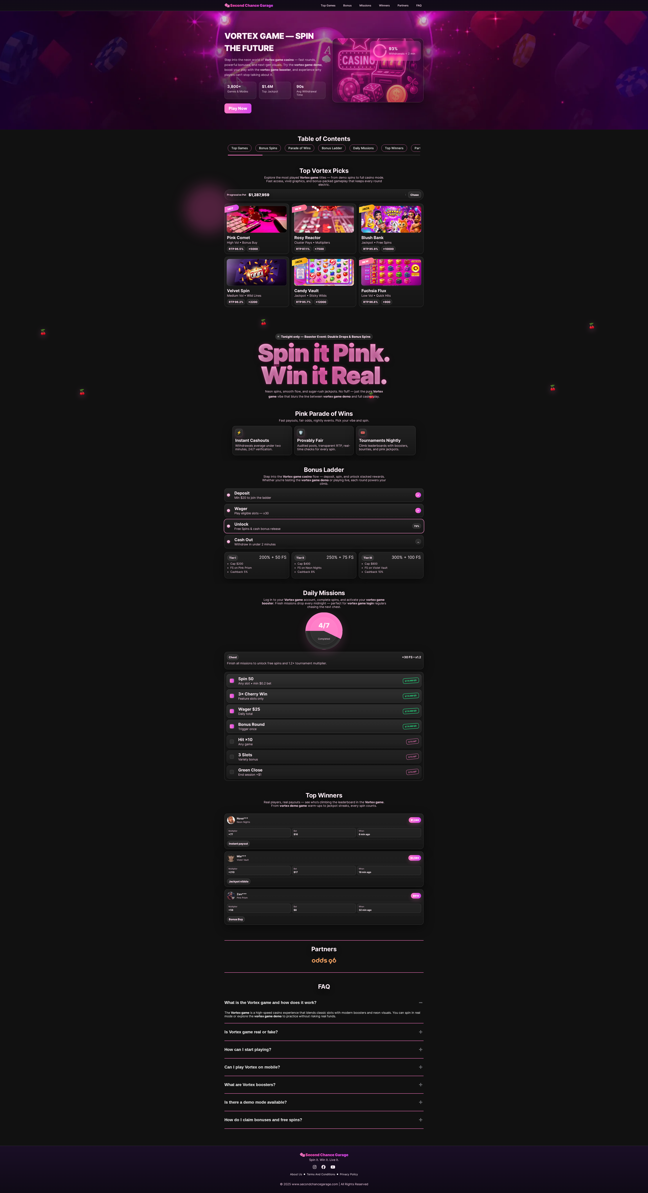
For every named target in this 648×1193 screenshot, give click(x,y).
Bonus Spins (268, 148)
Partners (403, 5)
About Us (296, 1174)
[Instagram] (314, 1167)
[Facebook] (323, 1167)
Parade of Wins (299, 148)
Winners (384, 5)
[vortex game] (324, 961)
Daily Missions (363, 148)
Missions (365, 5)
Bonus (347, 5)
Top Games (328, 5)
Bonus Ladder (332, 148)
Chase (414, 194)
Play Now (238, 108)
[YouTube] (333, 1167)
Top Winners (394, 148)
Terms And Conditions (321, 1174)
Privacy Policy (349, 1174)
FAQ (419, 5)
